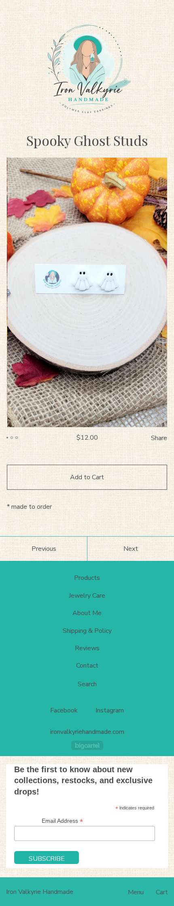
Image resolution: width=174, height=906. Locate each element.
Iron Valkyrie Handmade (39, 891)
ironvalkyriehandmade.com (87, 732)
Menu (136, 892)
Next (130, 548)
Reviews (87, 648)
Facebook (64, 710)
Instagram (109, 710)
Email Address (62, 821)
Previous (44, 548)
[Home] (87, 68)
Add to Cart (87, 477)
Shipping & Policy (87, 630)
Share (159, 438)
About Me (87, 613)
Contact (87, 665)
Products (87, 577)
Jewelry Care (87, 595)
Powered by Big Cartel (87, 745)
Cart (162, 892)
